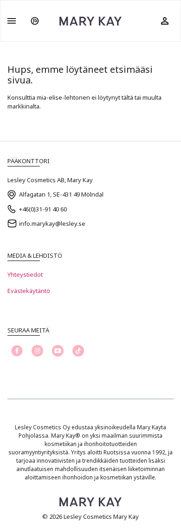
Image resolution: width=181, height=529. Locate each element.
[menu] (11, 21)
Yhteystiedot (25, 274)
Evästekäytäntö (28, 291)
